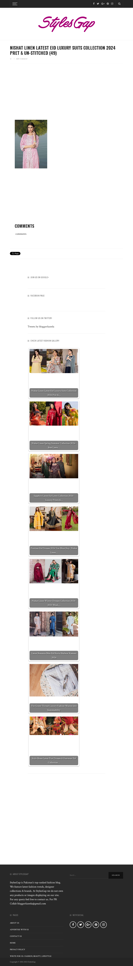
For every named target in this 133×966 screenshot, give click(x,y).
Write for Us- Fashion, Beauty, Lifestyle (30, 956)
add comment (21, 59)
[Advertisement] (66, 94)
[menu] (14, 4)
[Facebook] (94, 3)
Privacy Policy (17, 949)
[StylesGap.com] (66, 23)
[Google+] (103, 3)
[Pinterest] (108, 3)
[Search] (119, 4)
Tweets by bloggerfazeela (41, 326)
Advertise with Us (19, 929)
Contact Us (16, 936)
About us (14, 923)
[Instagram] (112, 3)
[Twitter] (98, 3)
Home (13, 943)
